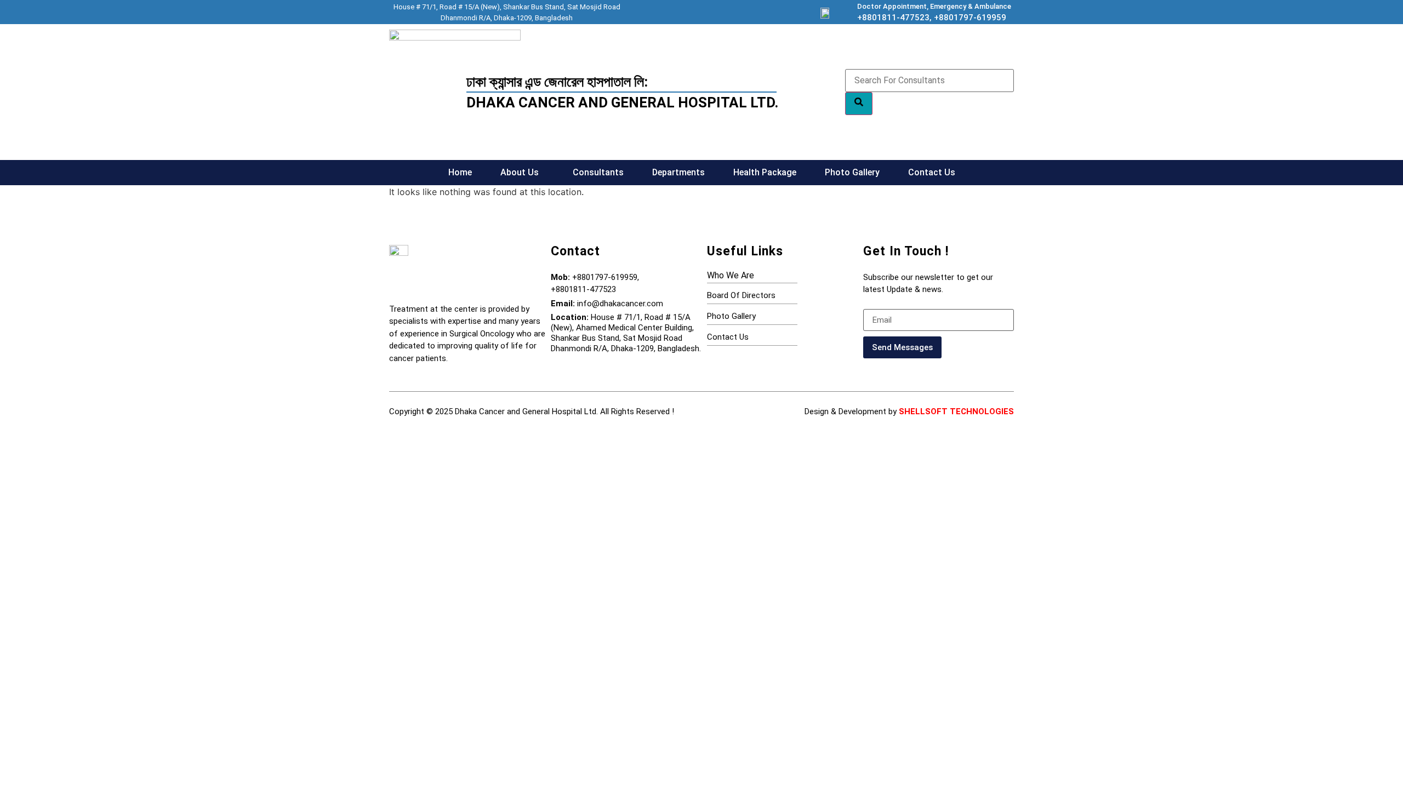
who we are (730, 275)
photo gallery (731, 316)
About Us (519, 172)
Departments (678, 172)
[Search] (858, 103)
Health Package (764, 172)
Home (460, 172)
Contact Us (931, 172)
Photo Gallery (852, 172)
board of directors (741, 295)
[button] (522, 172)
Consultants (598, 172)
